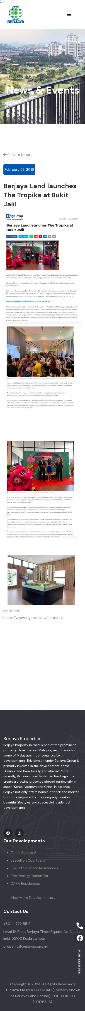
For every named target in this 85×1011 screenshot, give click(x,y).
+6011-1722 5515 (17, 923)
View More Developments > (33, 897)
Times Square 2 (23, 852)
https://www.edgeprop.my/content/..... (34, 617)
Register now (79, 961)
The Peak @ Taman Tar (30, 875)
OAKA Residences (25, 883)
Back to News (18, 154)
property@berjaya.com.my (25, 946)
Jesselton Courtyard (28, 860)
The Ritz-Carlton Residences (34, 868)
